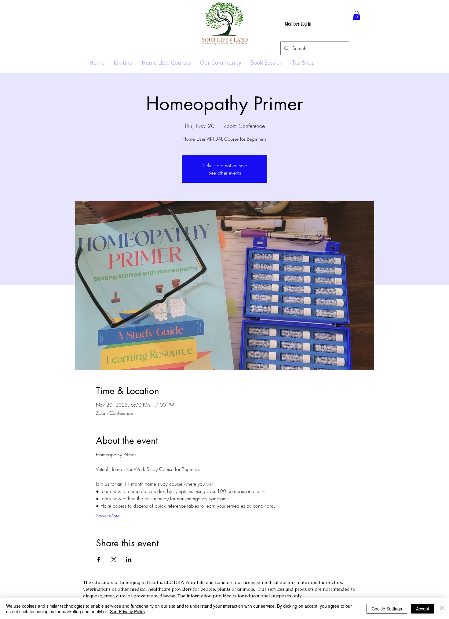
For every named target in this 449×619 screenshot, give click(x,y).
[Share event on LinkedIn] (129, 559)
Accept (422, 609)
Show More (108, 515)
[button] (356, 15)
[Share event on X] (114, 559)
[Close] (441, 608)
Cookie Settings (387, 609)
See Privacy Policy (127, 611)
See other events (224, 172)
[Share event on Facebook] (99, 559)
